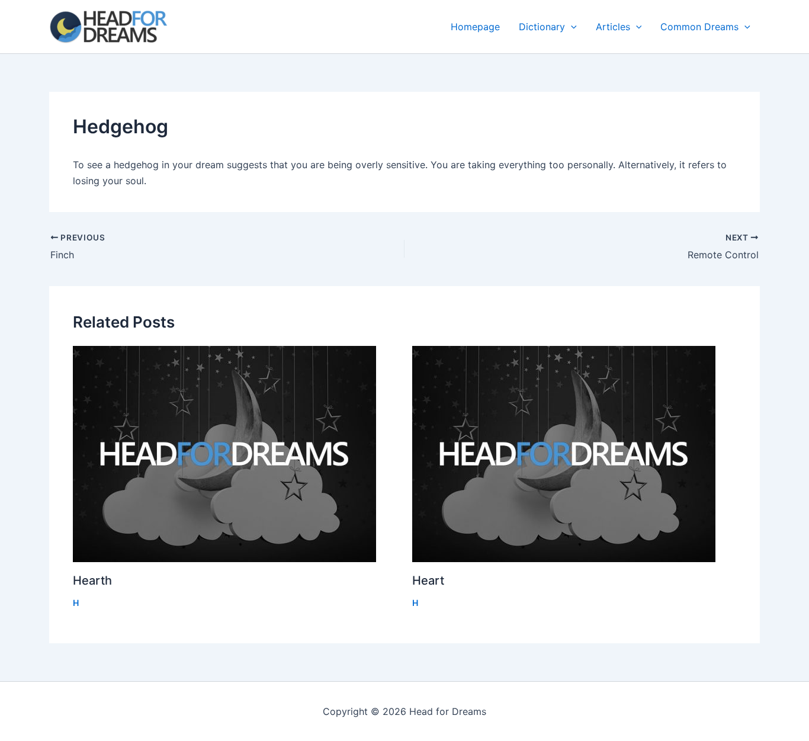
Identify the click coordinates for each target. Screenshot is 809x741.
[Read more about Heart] (574, 454)
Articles (613, 27)
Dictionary (542, 27)
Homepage (475, 27)
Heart (428, 580)
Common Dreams (699, 27)
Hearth (92, 580)
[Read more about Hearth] (235, 454)
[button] (571, 26)
